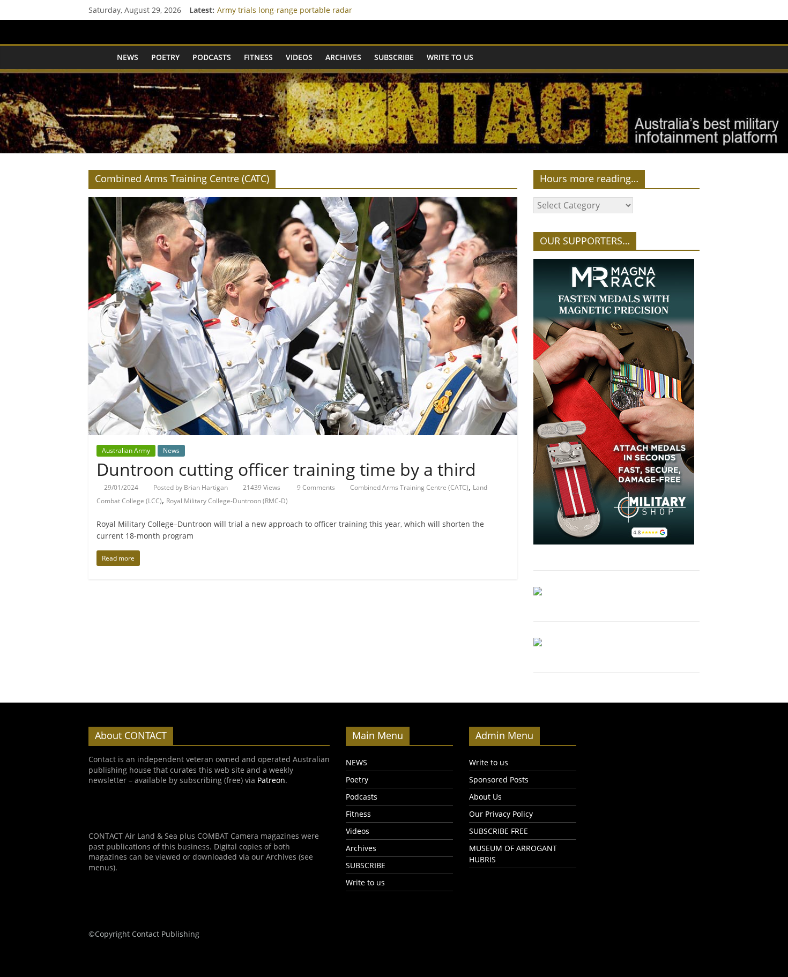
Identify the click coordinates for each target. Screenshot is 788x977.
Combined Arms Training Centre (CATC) (409, 487)
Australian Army (126, 450)
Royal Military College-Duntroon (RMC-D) (227, 500)
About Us (485, 797)
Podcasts (211, 57)
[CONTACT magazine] (99, 57)
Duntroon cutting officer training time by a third (286, 469)
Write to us (450, 57)
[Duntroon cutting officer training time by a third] (302, 204)
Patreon (271, 780)
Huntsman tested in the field (268, 8)
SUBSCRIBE (394, 57)
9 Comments (315, 487)
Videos (299, 57)
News (171, 450)
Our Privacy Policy (501, 814)
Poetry (165, 57)
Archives (343, 57)
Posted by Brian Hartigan (190, 487)
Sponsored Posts (499, 779)
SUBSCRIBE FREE (498, 831)
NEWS (127, 57)
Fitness (258, 57)
